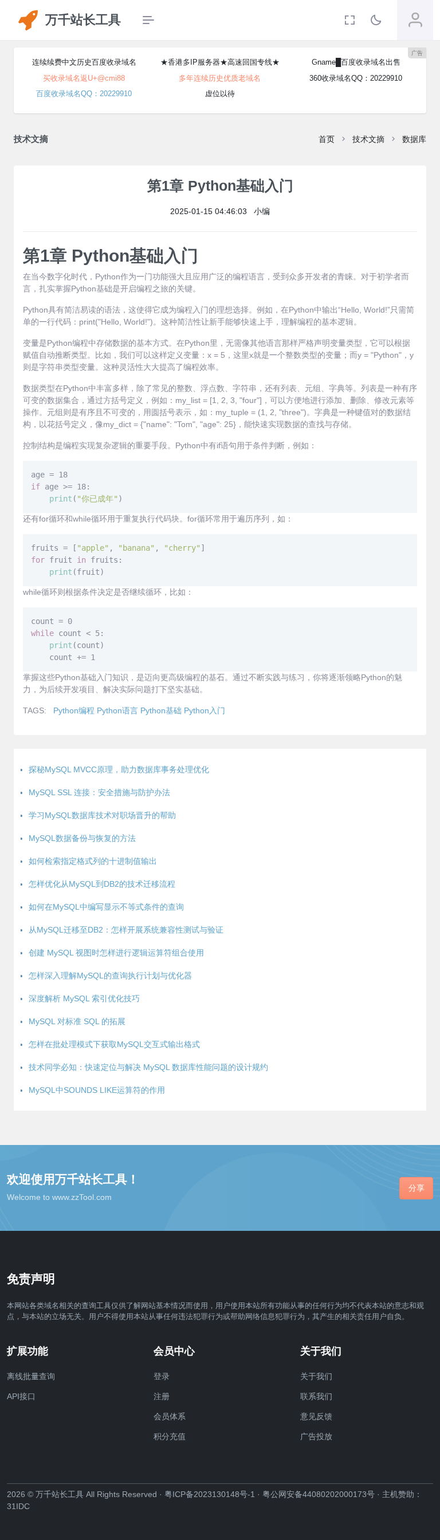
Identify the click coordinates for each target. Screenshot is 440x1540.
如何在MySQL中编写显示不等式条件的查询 (106, 906)
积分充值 (170, 1436)
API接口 (21, 1396)
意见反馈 (316, 1416)
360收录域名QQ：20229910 (355, 78)
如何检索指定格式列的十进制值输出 (93, 861)
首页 (327, 139)
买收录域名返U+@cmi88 (84, 78)
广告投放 (316, 1436)
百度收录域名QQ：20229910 (84, 93)
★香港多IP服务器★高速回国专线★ (220, 62)
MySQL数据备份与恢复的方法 (82, 838)
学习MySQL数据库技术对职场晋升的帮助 (102, 815)
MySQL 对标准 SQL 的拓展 (77, 1021)
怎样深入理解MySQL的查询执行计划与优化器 (110, 975)
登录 (162, 1376)
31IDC (18, 1506)
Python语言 (117, 710)
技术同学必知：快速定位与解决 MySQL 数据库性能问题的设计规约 (148, 1067)
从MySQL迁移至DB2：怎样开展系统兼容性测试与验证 (126, 929)
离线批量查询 (31, 1376)
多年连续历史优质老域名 (220, 78)
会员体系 (170, 1416)
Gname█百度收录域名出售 (356, 62)
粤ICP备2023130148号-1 (209, 1494)
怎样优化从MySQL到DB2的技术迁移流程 (102, 884)
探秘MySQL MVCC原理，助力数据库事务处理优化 (119, 769)
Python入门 (204, 710)
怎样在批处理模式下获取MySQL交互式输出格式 (114, 1044)
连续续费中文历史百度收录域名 (84, 62)
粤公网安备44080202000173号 (318, 1494)
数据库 (414, 139)
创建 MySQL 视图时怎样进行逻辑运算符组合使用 (116, 952)
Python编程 (74, 710)
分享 (416, 1187)
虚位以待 (220, 93)
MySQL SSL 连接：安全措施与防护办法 (99, 792)
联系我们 (316, 1396)
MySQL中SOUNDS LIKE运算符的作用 (97, 1090)
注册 (162, 1396)
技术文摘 (368, 139)
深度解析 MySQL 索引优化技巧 (84, 998)
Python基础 (161, 710)
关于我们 (316, 1376)
